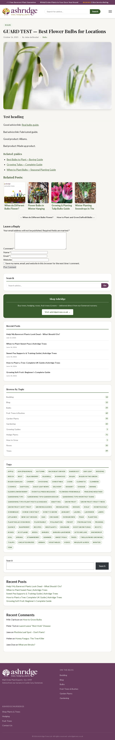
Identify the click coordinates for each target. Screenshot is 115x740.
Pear (81, 517)
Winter (96, 542)
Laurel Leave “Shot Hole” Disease (34, 625)
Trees (9, 451)
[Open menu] (110, 12)
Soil (10, 537)
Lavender (89, 512)
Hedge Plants (12, 434)
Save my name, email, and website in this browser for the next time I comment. (43, 263)
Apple (10, 471)
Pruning (99, 522)
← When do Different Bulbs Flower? (36, 217)
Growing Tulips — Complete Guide (24, 164)
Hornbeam (13, 512)
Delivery (57, 487)
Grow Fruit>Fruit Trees (93, 502)
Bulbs (8, 25)
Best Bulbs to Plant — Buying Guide (25, 159)
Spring (19, 537)
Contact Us (7, 725)
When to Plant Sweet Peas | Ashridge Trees (26, 344)
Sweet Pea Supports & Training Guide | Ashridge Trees (31, 353)
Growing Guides (13, 429)
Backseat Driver (57, 471)
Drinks (92, 487)
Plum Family (40, 522)
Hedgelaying (62, 507)
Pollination (56, 522)
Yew (10, 547)
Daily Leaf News (41, 487)
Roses (9, 445)
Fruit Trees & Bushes (15, 413)
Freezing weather (93, 492)
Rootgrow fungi (82, 527)
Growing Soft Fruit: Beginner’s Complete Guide (28, 372)
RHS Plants (51, 527)
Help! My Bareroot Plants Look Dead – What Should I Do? (33, 334)
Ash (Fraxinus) (25, 471)
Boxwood (60, 476)
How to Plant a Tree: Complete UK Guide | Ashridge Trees (33, 363)
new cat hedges (29, 517)
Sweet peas (61, 537)
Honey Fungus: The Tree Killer (29, 638)
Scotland (23, 532)
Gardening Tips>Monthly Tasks (78, 497)
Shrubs (45, 532)
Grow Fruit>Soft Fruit (19, 507)
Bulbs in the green (88, 476)
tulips (11, 542)
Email (6, 256)
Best (20, 476)
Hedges (76, 507)
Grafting (56, 502)
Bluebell (46, 476)
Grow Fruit (70, 502)
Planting (92, 517)
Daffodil (24, 487)
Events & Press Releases (43, 492)
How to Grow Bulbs (32, 619)
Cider (69, 482)
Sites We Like (80, 532)
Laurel (77, 512)
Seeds (34, 532)
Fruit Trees (7, 721)
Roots (98, 527)
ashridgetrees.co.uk (75, 736)
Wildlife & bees (81, 542)
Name (7, 252)
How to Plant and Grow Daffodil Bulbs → (76, 217)
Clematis (81, 482)
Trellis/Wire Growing (92, 537)
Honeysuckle (100, 507)
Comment (8, 248)
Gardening (11, 424)
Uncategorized (26, 542)
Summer (47, 537)
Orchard (53, 517)
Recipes (37, 527)
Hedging (6, 716)
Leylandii (12, 517)
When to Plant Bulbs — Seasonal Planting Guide (31, 169)
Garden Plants (12, 418)
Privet (70, 522)
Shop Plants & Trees (11, 711)
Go (105, 285)
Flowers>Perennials (69, 492)
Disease (81, 487)
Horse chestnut (30, 512)
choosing (43, 482)
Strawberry (33, 537)
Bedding (10, 397)
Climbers (94, 482)
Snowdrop (96, 532)
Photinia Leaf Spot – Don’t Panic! (29, 632)
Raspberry (24, 527)
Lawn (100, 512)
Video (67, 542)
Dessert (70, 487)
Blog (8, 402)
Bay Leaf (88, 471)
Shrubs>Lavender (61, 532)
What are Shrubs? (26, 644)
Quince (11, 527)
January (65, 512)
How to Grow (12, 440)
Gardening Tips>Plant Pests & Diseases (27, 502)
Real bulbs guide (30, 124)
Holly (86, 507)
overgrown (69, 517)
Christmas (57, 482)
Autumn (40, 471)
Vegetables (54, 542)
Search (95, 11)
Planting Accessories (19, 522)
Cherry (30, 482)
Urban (41, 542)
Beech (11, 476)
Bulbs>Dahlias (15, 482)
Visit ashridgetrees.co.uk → (57, 312)
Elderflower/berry (17, 492)
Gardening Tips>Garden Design (42, 497)
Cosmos (12, 487)
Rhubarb (64, 527)
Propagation (84, 522)
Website (7, 259)
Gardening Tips (15, 497)
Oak (43, 517)
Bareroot (74, 471)
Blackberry (32, 476)
